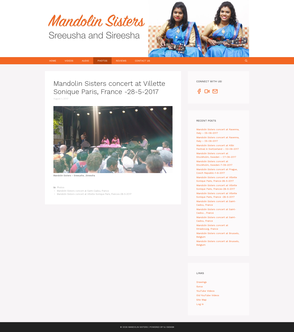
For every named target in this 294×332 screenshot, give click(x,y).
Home (52, 60)
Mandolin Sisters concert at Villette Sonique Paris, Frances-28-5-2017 (94, 194)
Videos (69, 60)
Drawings (201, 282)
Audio (85, 60)
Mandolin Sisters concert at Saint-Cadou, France (83, 191)
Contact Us (142, 60)
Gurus (199, 286)
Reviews (121, 60)
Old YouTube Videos (207, 295)
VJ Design (169, 327)
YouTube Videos (205, 291)
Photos (102, 60)
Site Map (201, 299)
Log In (200, 304)
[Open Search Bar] (246, 60)
